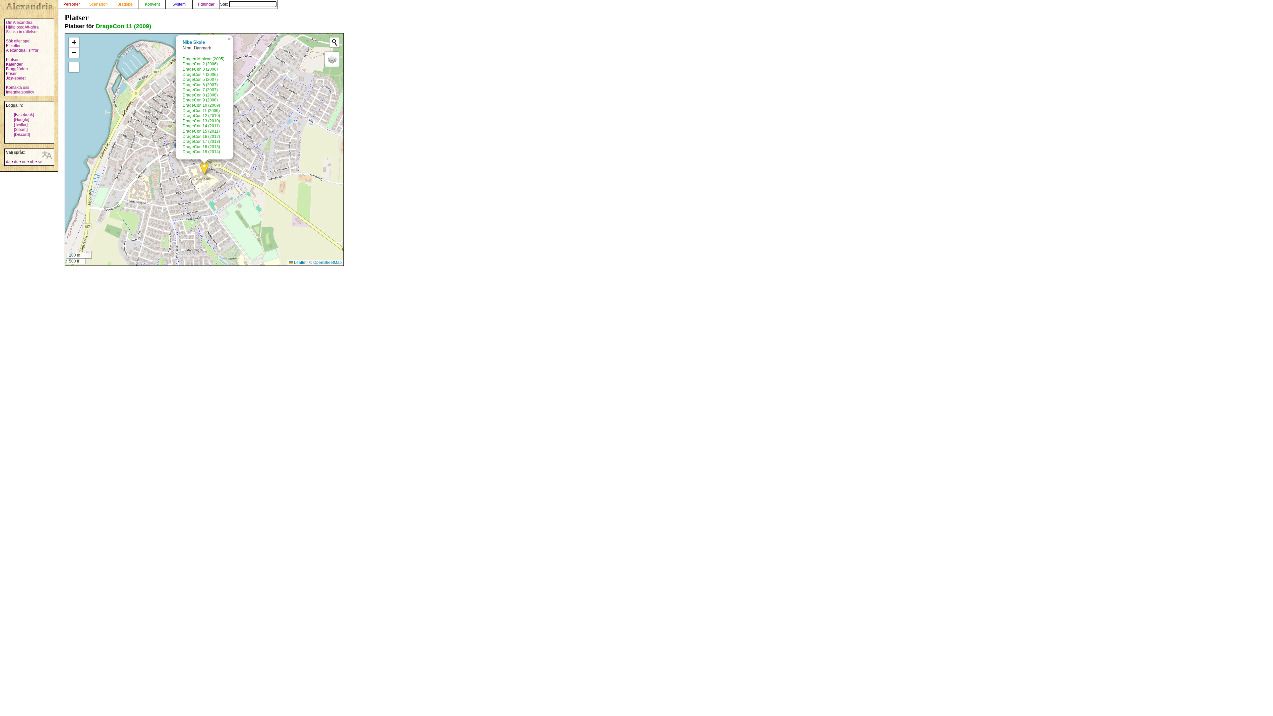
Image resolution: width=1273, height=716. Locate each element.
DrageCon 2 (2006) (200, 64)
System (179, 4)
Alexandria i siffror (22, 50)
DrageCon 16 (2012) (201, 136)
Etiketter (13, 45)
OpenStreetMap (327, 262)
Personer (71, 4)
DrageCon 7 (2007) (200, 90)
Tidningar (205, 4)
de (16, 161)
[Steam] (21, 129)
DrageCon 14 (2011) (201, 126)
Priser (11, 73)
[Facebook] (24, 114)
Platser (12, 59)
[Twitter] (21, 124)
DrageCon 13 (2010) (201, 121)
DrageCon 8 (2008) (200, 95)
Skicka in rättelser (22, 32)
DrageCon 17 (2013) (201, 141)
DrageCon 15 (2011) (201, 131)
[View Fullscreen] (74, 67)
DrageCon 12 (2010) (201, 115)
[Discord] (22, 134)
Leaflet (299, 262)
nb (32, 161)
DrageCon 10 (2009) (201, 105)
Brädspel (125, 4)
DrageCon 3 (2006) (200, 69)
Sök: (224, 4)
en (24, 161)
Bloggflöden (17, 69)
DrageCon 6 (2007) (200, 85)
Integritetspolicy (20, 92)
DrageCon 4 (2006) (200, 74)
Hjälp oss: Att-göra (22, 27)
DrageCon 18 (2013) (201, 147)
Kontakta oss (17, 87)
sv (40, 161)
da (8, 161)
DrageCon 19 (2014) (201, 151)
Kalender (14, 64)
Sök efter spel (18, 41)
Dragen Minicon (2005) (203, 59)
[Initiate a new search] (334, 42)
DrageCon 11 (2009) (123, 26)
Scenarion (98, 4)
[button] (204, 168)
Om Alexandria (19, 22)
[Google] (21, 119)
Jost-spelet (16, 78)
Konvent (152, 4)
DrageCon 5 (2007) (200, 79)
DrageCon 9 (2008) (200, 100)
